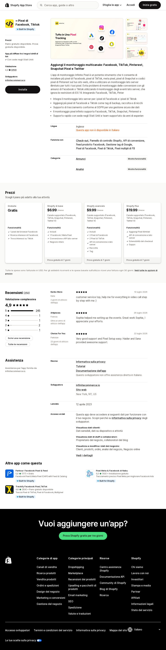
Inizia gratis (150, 4)
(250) (14, 70)
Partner (135, 591)
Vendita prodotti (46, 579)
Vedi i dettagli (84, 455)
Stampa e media (141, 585)
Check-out (82, 140)
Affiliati (135, 597)
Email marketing (78, 595)
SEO (70, 601)
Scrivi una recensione (19, 338)
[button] (42, 476)
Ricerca (104, 595)
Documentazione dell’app (91, 370)
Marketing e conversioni (51, 597)
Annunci (81, 158)
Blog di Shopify (109, 589)
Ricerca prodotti (46, 573)
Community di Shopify (113, 582)
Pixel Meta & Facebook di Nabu (112, 470)
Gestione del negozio (49, 604)
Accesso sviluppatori (17, 630)
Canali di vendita (47, 567)
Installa (22, 89)
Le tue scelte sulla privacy (20, 640)
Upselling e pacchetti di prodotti (82, 587)
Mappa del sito (118, 630)
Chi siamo (137, 567)
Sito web (81, 389)
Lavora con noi (140, 573)
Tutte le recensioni (17, 344)
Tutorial (80, 366)
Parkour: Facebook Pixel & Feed (32, 470)
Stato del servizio (141, 610)
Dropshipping (76, 567)
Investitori (137, 579)
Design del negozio (48, 591)
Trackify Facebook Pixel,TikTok (31, 486)
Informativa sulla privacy (91, 361)
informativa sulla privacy (126, 418)
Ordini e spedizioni (48, 585)
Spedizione (75, 607)
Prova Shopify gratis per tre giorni (83, 535)
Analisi (80, 169)
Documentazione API (112, 576)
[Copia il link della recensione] (64, 292)
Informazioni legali (142, 604)
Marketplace (75, 573)
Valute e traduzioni (79, 613)
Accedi (131, 4)
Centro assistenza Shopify (110, 569)
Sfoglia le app (111, 4)
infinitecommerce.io (15, 80)
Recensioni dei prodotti (82, 579)
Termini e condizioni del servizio (53, 630)
